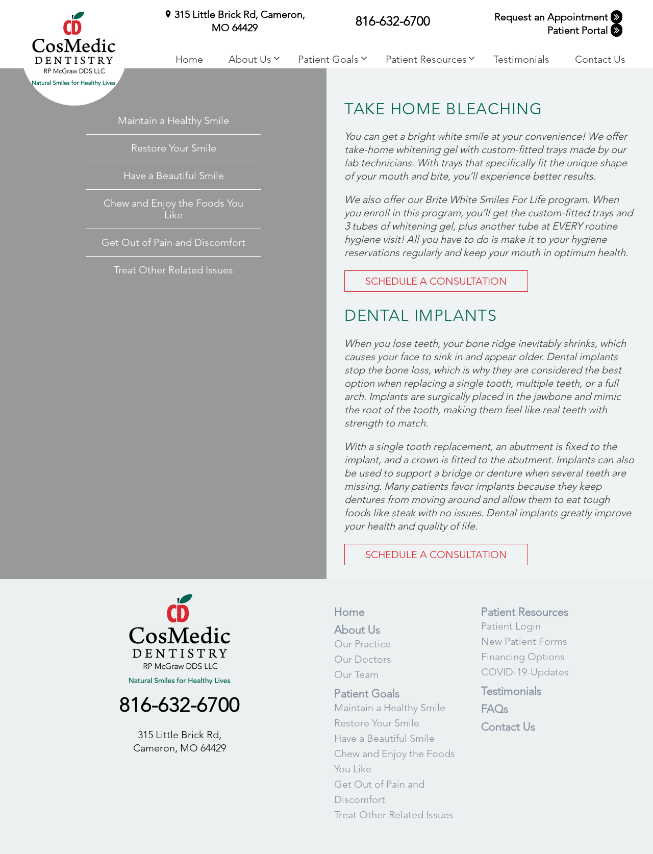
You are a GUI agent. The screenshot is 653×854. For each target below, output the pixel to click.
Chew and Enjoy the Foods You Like (173, 209)
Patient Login (511, 626)
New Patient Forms (524, 641)
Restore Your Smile (173, 148)
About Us (250, 59)
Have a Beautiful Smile (173, 175)
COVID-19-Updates (525, 672)
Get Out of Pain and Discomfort (173, 242)
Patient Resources (426, 59)
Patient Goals (328, 59)
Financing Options (523, 656)
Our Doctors (362, 659)
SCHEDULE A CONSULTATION (436, 281)
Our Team (356, 674)
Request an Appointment (552, 17)
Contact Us (600, 59)
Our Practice (362, 644)
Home (189, 59)
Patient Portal (579, 30)
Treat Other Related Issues (173, 270)
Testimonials (521, 59)
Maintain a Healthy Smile (173, 120)
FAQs (494, 709)
